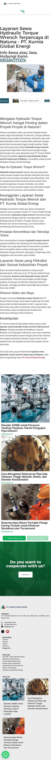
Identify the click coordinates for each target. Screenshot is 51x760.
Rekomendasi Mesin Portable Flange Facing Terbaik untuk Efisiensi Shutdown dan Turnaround (24, 525)
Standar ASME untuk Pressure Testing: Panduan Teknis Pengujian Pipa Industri (23, 428)
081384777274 (13, 60)
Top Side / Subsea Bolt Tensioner (33, 101)
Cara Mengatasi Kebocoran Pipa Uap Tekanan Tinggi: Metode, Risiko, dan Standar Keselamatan (24, 476)
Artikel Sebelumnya (15, 538)
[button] (5, 754)
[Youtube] (7, 631)
